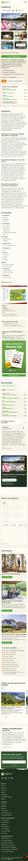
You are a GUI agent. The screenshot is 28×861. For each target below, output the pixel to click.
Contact (3, 799)
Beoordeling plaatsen (8, 385)
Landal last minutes (9, 660)
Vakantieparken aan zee (7, 845)
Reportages (4, 794)
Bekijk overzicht (6, 747)
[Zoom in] (25, 525)
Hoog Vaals (4, 824)
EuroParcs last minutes (10, 658)
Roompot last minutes (10, 668)
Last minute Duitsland (9, 654)
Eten (21, 525)
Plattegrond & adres (6, 282)
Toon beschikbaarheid (14, 56)
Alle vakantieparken (6, 815)
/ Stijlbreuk (9, 859)
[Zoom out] (25, 527)
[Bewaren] (23, 10)
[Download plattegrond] (14, 294)
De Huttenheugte (5, 831)
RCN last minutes (8, 656)
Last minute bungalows (10, 652)
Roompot (3, 804)
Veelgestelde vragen (6, 796)
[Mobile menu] (25, 2)
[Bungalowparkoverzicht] (5, 2)
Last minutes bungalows (7, 851)
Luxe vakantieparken (6, 840)
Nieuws (3, 792)
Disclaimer (4, 788)
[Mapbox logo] (4, 544)
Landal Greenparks (6, 812)
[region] (14, 534)
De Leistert (4, 833)
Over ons (3, 790)
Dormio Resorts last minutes (11, 666)
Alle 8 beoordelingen (8, 102)
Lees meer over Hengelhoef (8, 77)
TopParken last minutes (10, 662)
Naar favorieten (7, 483)
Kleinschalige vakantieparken (8, 847)
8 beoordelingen (8, 10)
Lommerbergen (5, 828)
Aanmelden (14, 765)
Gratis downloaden (13, 375)
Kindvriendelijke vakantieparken (9, 849)
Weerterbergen (5, 826)
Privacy (3, 786)
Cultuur (14, 525)
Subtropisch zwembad (7, 842)
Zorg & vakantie (5, 838)
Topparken (4, 806)
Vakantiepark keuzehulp (10, 670)
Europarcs (4, 808)
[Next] (25, 422)
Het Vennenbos (5, 820)
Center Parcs (4, 810)
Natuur (6, 525)
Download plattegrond (9, 315)
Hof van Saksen (5, 822)
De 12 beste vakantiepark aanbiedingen (14, 650)
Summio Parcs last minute (11, 664)
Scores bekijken (6, 448)
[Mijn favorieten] (20, 2)
